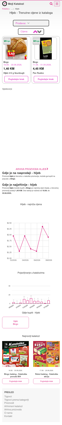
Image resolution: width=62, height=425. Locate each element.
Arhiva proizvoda (13, 409)
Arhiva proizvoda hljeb (31, 169)
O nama (8, 412)
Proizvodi (9, 402)
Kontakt (8, 416)
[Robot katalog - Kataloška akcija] (46, 354)
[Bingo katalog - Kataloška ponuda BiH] (15, 354)
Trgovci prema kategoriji (16, 399)
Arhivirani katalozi (13, 406)
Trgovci (8, 396)
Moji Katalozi (16, 4)
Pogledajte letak (15, 381)
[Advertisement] (31, 121)
